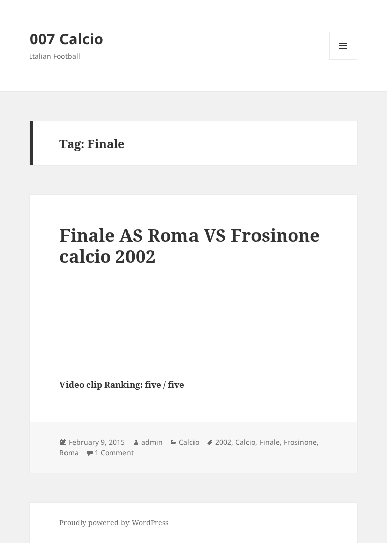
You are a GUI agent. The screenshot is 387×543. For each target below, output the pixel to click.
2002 (223, 442)
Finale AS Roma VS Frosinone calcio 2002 (189, 245)
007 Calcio (66, 38)
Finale (270, 442)
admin (152, 442)
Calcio (189, 442)
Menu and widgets (343, 59)
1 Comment (114, 452)
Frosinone (300, 442)
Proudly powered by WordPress (113, 522)
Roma (69, 452)
